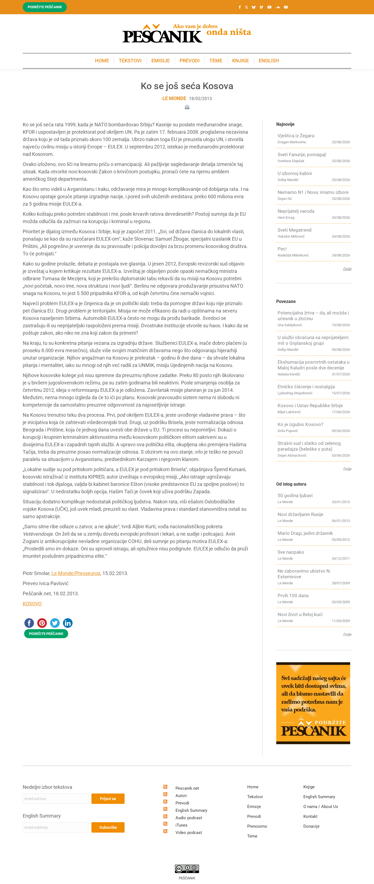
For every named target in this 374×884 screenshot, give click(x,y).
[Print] (187, 106)
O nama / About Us (320, 806)
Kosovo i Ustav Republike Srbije (310, 405)
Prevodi (182, 803)
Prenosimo (257, 826)
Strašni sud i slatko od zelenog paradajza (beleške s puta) (309, 446)
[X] (246, 7)
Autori (181, 795)
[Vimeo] (261, 7)
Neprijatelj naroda (296, 211)
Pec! (282, 249)
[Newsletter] (285, 7)
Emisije (254, 806)
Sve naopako (291, 552)
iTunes (182, 825)
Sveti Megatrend (295, 230)
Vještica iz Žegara (296, 135)
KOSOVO (32, 603)
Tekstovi (255, 796)
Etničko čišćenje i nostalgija (306, 386)
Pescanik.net (187, 788)
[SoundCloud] (277, 7)
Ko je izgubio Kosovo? (300, 424)
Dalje (347, 269)
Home (252, 786)
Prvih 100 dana (293, 595)
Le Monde (174, 98)
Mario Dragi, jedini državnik (305, 533)
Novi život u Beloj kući (300, 614)
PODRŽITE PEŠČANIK (46, 634)
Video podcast (189, 832)
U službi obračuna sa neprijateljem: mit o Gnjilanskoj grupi (313, 340)
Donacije (311, 826)
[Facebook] (239, 7)
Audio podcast (189, 817)
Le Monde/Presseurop (75, 573)
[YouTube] (269, 7)
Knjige (309, 786)
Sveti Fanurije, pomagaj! (302, 154)
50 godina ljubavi (295, 495)
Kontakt (310, 816)
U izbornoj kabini (295, 173)
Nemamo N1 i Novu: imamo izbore (313, 192)
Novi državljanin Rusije (300, 514)
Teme (252, 836)
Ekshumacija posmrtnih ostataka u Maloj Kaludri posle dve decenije (313, 364)
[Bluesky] (253, 7)
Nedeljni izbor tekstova (47, 787)
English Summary (42, 816)
